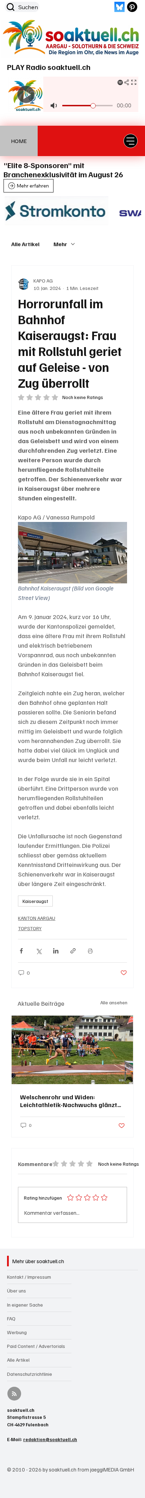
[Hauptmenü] (131, 141)
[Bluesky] (119, 7)
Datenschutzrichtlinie (29, 1374)
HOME (19, 140)
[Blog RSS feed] (14, 1394)
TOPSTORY (30, 928)
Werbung (17, 1332)
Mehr (60, 244)
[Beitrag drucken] (90, 950)
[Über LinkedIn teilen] (55, 950)
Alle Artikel (25, 244)
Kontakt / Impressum (29, 1277)
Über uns (16, 1291)
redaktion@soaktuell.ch (50, 1439)
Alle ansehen (113, 1002)
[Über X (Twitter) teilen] (38, 950)
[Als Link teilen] (73, 950)
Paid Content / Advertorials (36, 1346)
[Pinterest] (132, 7)
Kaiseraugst (35, 901)
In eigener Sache (25, 1305)
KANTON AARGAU (36, 918)
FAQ (11, 1318)
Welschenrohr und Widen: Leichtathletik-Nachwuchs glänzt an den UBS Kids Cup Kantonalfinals (72, 1100)
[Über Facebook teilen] (21, 950)
